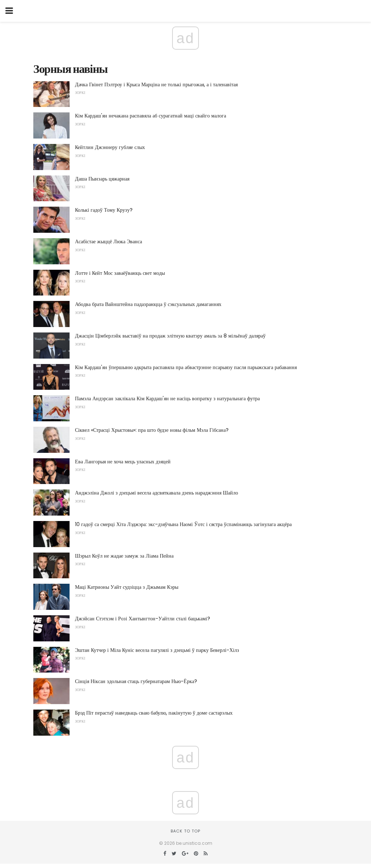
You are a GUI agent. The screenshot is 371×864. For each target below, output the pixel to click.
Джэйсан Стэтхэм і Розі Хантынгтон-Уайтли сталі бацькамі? (142, 618)
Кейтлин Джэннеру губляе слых (110, 147)
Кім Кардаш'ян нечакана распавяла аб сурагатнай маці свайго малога (150, 115)
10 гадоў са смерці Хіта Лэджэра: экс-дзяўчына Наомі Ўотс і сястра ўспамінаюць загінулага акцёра (183, 524)
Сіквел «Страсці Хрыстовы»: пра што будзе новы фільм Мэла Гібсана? (152, 430)
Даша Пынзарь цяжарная (102, 178)
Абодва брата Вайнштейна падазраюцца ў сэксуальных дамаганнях (148, 304)
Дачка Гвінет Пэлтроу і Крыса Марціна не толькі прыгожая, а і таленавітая (156, 84)
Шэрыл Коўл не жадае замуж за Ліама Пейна (124, 555)
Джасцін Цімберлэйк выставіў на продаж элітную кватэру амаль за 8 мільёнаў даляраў (170, 335)
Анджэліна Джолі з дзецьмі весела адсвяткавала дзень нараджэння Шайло (156, 492)
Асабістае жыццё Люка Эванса (108, 241)
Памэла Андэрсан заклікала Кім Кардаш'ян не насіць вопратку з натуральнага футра (167, 398)
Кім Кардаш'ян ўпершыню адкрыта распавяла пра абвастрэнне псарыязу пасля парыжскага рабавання (186, 367)
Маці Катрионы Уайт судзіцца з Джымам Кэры (126, 587)
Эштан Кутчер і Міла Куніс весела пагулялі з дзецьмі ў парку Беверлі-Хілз (157, 650)
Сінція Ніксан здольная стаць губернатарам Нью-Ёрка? (136, 681)
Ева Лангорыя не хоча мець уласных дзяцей (123, 461)
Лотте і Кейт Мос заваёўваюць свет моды (120, 273)
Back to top (185, 831)
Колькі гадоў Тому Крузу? (104, 210)
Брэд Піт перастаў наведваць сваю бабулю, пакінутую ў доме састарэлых (154, 712)
